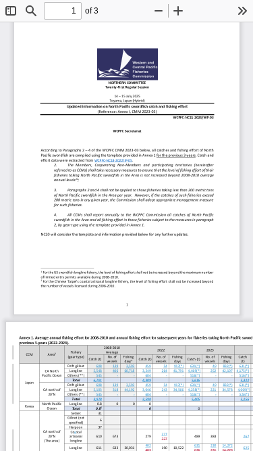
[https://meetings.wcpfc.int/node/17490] (113, 160)
